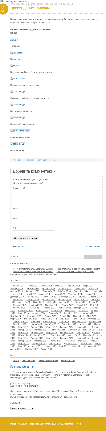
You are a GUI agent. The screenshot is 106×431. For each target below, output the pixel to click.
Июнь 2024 (18, 294)
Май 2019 (91, 316)
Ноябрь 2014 (24, 340)
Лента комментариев (48, 360)
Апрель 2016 (37, 332)
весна (52, 160)
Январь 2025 (49, 291)
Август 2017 (85, 324)
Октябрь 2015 (41, 335)
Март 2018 (64, 321)
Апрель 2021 (19, 307)
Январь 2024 (91, 294)
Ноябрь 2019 (87, 313)
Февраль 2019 (30, 318)
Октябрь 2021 (52, 305)
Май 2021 (95, 305)
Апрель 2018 (49, 321)
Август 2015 (74, 335)
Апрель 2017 (37, 327)
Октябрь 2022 (81, 299)
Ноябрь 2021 (36, 305)
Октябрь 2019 (17, 316)
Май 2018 (35, 321)
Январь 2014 (55, 343)
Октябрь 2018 (95, 318)
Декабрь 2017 (19, 324)
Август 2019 (50, 316)
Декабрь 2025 (32, 288)
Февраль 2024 (75, 294)
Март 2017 (51, 327)
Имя (15, 208)
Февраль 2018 (79, 321)
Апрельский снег (92, 246)
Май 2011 (76, 346)
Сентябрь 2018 (20, 321)
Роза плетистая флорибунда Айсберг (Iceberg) (78, 268)
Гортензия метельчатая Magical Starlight (75, 271)
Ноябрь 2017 (36, 324)
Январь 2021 (65, 307)
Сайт (15, 228)
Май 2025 (93, 288)
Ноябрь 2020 (80, 307)
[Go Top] (100, 425)
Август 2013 (86, 343)
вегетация (42, 160)
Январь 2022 (94, 302)
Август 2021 (67, 305)
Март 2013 (23, 346)
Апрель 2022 (65, 302)
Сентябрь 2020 (25, 310)
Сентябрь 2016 (58, 329)
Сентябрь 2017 (69, 324)
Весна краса (18, 246)
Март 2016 (51, 332)
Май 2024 (31, 294)
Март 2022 (80, 302)
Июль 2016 (88, 329)
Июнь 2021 (82, 305)
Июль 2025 (80, 288)
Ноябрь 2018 (78, 318)
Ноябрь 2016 (24, 329)
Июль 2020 (56, 310)
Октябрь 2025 (64, 288)
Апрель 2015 (37, 338)
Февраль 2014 (39, 343)
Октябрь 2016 (41, 329)
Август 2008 (47, 349)
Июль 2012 (37, 346)
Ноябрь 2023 (33, 296)
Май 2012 (64, 346)
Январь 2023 (32, 299)
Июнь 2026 (47, 285)
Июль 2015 (88, 335)
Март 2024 (60, 294)
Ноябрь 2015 (24, 335)
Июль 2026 (33, 285)
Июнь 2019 (78, 316)
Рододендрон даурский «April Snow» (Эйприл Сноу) (34, 274)
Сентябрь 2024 (81, 291)
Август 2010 (16, 349)
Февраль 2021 (49, 307)
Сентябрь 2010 (91, 346)
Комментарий (20, 188)
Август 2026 (19, 285)
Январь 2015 (83, 338)
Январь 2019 (47, 318)
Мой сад (29, 160)
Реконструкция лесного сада (41, 3)
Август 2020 (42, 310)
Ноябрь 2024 (64, 291)
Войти (16, 360)
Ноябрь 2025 (48, 288)
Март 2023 (18, 299)
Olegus (17, 160)
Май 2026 (60, 285)
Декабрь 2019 (70, 313)
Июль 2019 (64, 316)
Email (16, 218)
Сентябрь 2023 (66, 296)
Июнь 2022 (38, 302)
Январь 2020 (55, 313)
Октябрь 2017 (52, 324)
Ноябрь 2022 (64, 299)
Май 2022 (51, 302)
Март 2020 (23, 313)
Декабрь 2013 (70, 343)
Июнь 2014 (69, 340)
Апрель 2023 (95, 296)
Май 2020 (83, 310)
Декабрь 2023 (17, 296)
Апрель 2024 (45, 294)
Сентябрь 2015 (58, 335)
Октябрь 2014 (41, 340)
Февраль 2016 (66, 332)
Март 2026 (88, 285)
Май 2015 (23, 338)
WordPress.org (68, 360)
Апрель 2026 (74, 285)
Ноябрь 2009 (31, 349)
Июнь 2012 (51, 346)
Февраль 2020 (39, 313)
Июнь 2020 (70, 310)
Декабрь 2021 (19, 305)
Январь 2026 (16, 288)
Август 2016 (74, 329)
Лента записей (28, 360)
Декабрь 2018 (62, 318)
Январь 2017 (83, 327)
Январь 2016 (83, 332)
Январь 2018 (95, 321)
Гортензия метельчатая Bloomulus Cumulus (33, 268)
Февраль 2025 (32, 291)
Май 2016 (23, 332)
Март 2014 (23, 343)
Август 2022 (24, 302)
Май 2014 (83, 340)
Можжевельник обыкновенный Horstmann (33, 271)
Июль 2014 (56, 340)
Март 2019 (15, 318)
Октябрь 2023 (49, 296)
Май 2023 (81, 296)
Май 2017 (23, 327)
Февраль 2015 (66, 338)
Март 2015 (51, 338)
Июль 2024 (97, 291)
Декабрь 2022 (48, 299)
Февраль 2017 (66, 327)
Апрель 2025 (16, 291)
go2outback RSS (26, 366)
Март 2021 (34, 307)
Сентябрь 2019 (34, 316)
